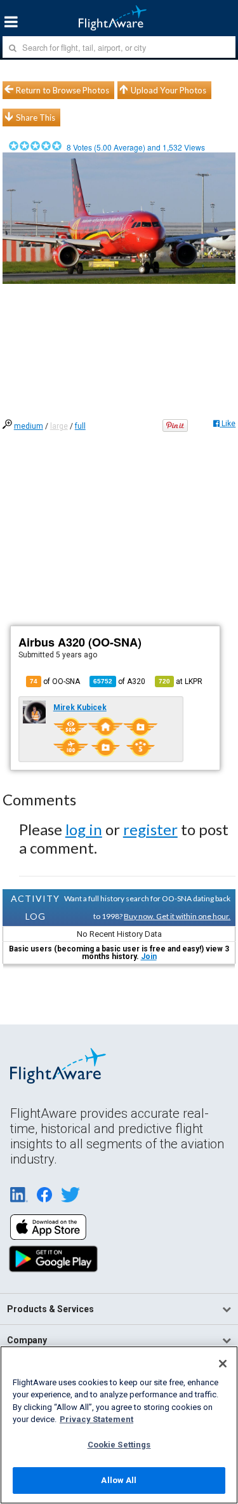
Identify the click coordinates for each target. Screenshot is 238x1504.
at (180, 681)
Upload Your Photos (168, 90)
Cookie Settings (119, 1444)
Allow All (118, 1480)
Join (149, 956)
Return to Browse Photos (62, 90)
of (119, 681)
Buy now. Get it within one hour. (177, 916)
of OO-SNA (55, 681)
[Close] (223, 1364)
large (59, 426)
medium (28, 426)
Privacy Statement (96, 1419)
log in (83, 829)
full (80, 426)
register (150, 829)
